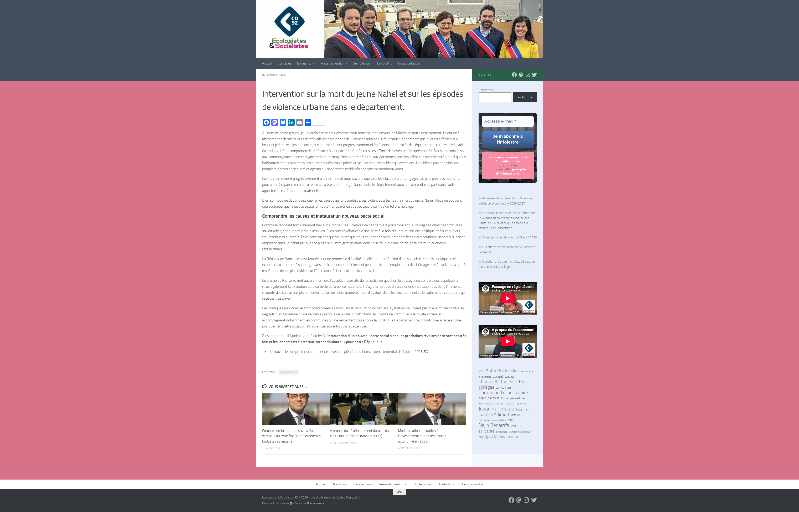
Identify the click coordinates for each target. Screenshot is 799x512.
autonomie (527, 371)
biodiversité (485, 376)
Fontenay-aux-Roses (513, 398)
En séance (304, 63)
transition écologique (519, 431)
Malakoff (515, 415)
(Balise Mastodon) (348, 497)
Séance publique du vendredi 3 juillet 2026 (509, 237)
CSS (498, 387)
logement (523, 409)
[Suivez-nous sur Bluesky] (534, 74)
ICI (425, 351)
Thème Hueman (316, 503)
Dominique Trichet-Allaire (503, 392)
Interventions (274, 75)
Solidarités (501, 431)
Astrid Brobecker (502, 370)
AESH (481, 371)
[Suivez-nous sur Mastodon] (521, 74)
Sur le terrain (362, 63)
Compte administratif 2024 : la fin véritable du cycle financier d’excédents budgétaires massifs (291, 436)
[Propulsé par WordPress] (291, 503)
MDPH (511, 420)
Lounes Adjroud (494, 414)
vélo (481, 436)
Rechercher (486, 90)
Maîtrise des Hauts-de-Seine (492, 420)
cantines (510, 376)
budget (498, 376)
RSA (520, 426)
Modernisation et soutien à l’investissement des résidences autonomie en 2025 (422, 436)
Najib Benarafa (494, 425)
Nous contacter (408, 63)
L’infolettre (384, 63)
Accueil (267, 63)
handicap (498, 403)
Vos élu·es (284, 63)
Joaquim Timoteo (288, 372)
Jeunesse (521, 403)
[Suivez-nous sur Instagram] (527, 74)
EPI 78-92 (493, 398)
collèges (486, 387)
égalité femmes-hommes (502, 437)
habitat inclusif (485, 403)
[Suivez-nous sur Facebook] (514, 74)
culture (506, 387)
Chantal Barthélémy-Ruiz (503, 381)
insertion (510, 403)
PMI (513, 426)
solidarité (486, 431)
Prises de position (332, 63)
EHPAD (482, 398)
